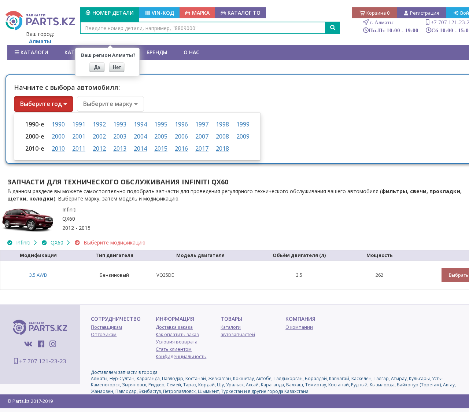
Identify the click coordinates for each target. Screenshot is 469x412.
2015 (160, 148)
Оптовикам (104, 334)
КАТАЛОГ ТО (244, 12)
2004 (140, 136)
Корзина (377, 13)
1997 (201, 124)
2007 (201, 136)
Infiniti (23, 242)
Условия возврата (176, 342)
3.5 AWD (38, 275)
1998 (222, 124)
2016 (181, 148)
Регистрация (424, 13)
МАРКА (201, 12)
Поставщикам (106, 327)
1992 (99, 124)
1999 (243, 124)
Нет (117, 67)
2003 (119, 136)
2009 (243, 136)
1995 (160, 124)
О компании (299, 327)
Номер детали (113, 12)
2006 (181, 136)
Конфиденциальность (181, 356)
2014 (140, 148)
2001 (78, 136)
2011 (78, 148)
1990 (58, 124)
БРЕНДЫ (157, 52)
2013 (119, 148)
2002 (99, 136)
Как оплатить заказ (177, 334)
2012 (99, 148)
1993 (119, 124)
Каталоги (33, 52)
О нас (191, 52)
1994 (140, 124)
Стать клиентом (174, 349)
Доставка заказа (174, 327)
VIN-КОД (163, 12)
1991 (78, 124)
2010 (58, 148)
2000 (58, 136)
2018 (222, 148)
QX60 (57, 242)
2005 (160, 136)
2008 (222, 136)
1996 (181, 124)
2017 (201, 148)
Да (97, 67)
